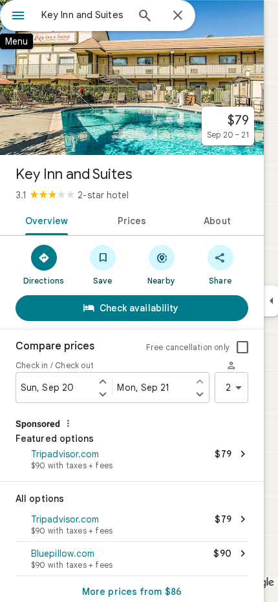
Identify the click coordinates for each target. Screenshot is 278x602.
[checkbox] (242, 347)
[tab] (44, 219)
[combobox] (84, 15)
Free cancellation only (188, 347)
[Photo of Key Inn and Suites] (132, 77)
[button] (132, 460)
